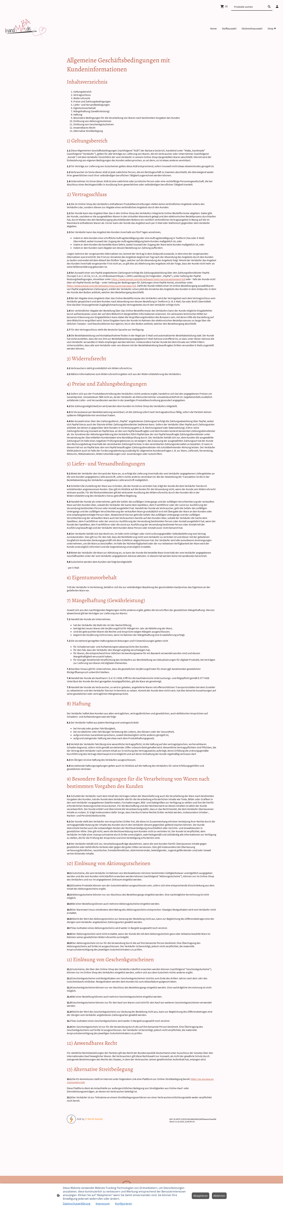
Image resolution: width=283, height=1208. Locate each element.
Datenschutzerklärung (76, 1203)
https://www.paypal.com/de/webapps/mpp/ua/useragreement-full (148, 279)
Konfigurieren (123, 1203)
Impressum (103, 1203)
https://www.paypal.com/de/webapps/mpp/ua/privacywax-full (101, 285)
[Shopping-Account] (277, 7)
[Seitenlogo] (26, 28)
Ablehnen (219, 1196)
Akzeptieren (200, 1196)
